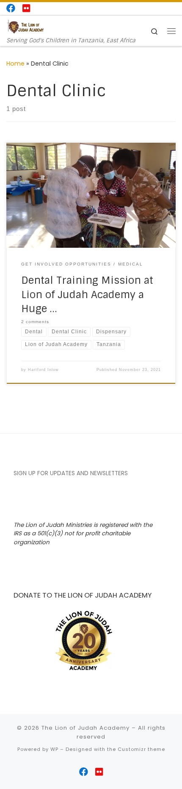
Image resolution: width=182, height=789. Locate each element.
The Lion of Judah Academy (85, 728)
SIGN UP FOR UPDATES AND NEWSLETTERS (71, 473)
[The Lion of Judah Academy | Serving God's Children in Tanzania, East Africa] (25, 26)
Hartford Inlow (43, 370)
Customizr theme (141, 749)
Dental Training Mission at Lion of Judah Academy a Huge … (87, 294)
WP (54, 749)
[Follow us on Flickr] (26, 8)
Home (15, 63)
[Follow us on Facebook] (10, 8)
